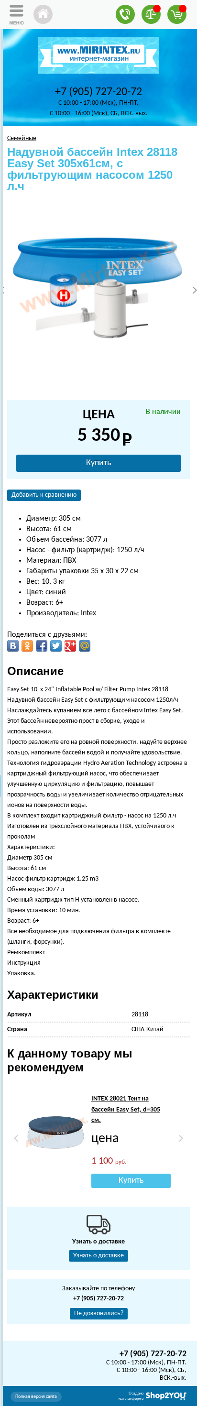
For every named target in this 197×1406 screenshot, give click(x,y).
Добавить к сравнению (44, 495)
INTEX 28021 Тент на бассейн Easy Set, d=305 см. (125, 1109)
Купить (98, 463)
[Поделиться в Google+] (70, 646)
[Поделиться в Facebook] (41, 646)
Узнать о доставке (98, 1255)
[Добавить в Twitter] (56, 646)
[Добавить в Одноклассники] (27, 646)
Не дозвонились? (98, 1313)
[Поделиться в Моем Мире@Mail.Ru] (84, 646)
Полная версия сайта (36, 1396)
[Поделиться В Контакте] (13, 646)
